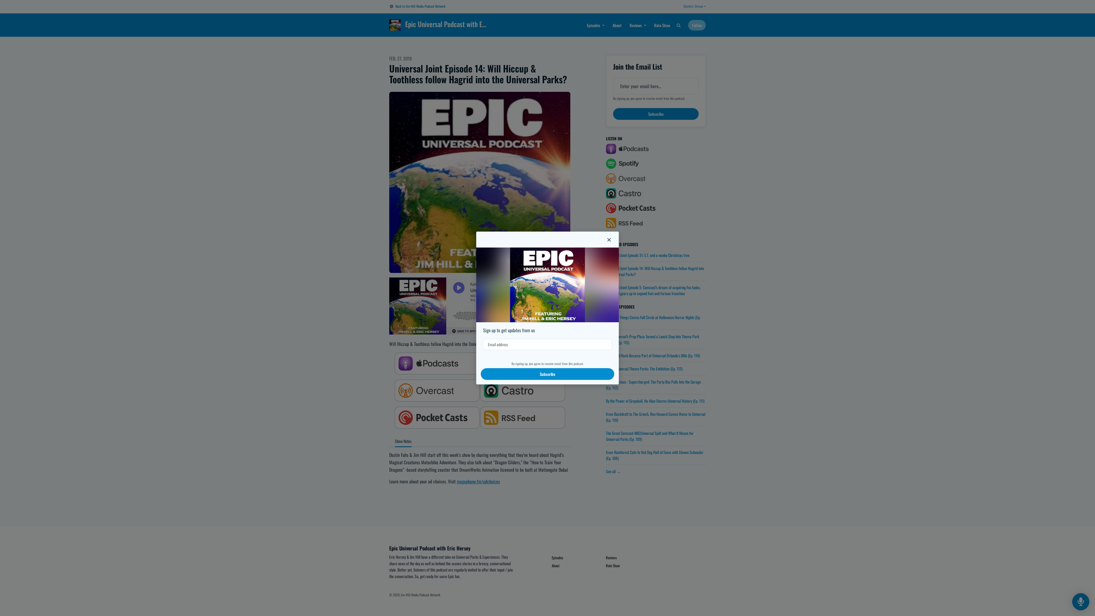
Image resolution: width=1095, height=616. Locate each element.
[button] (609, 239)
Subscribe (547, 374)
